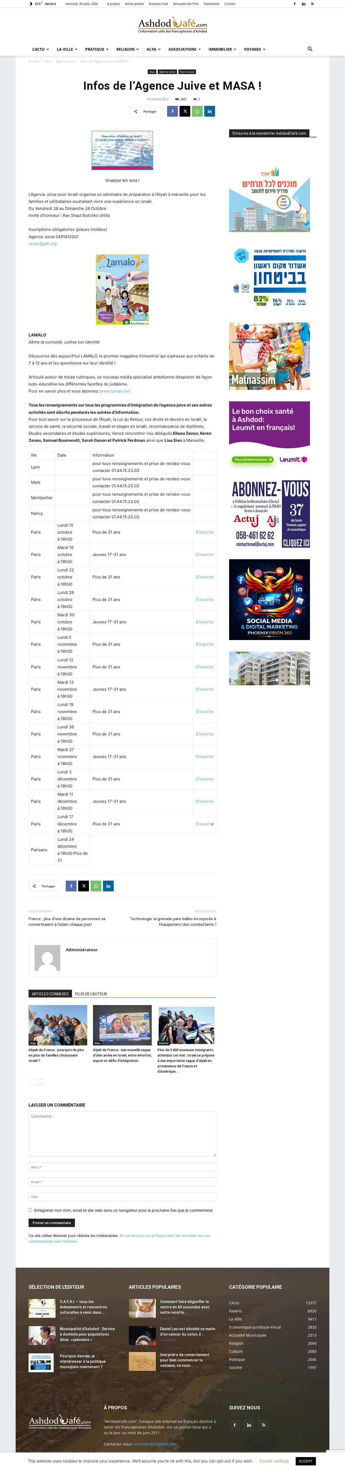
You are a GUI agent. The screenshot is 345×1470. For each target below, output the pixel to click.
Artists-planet (134, 4)
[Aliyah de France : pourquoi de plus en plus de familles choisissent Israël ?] (58, 1025)
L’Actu (38, 49)
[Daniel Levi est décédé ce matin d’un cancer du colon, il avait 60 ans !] (142, 1335)
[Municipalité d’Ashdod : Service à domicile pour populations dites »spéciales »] (42, 1335)
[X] (185, 111)
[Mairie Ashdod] (269, 309)
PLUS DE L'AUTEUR (91, 994)
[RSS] (312, 4)
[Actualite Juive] (269, 546)
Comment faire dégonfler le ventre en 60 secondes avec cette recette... (185, 1307)
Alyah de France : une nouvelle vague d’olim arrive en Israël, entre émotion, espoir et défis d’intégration (122, 1055)
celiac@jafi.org (43, 243)
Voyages (252, 49)
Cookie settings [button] (274, 1461)
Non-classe (187, 72)
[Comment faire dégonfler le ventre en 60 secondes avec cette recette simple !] (142, 1308)
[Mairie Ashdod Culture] (269, 388)
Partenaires (211, 4)
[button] (309, 49)
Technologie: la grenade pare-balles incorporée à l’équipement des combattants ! (173, 921)
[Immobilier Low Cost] (269, 683)
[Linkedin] (303, 4)
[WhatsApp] (197, 111)
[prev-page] (32, 1082)
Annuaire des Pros (186, 4)
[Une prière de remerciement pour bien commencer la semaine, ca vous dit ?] (142, 1361)
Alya (151, 49)
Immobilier (220, 49)
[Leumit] (269, 467)
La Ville (65, 49)
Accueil (34, 61)
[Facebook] (295, 4)
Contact (230, 4)
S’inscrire (205, 532)
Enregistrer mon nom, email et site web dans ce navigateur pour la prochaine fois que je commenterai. (123, 1210)
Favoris (163, 1043)
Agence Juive (65, 61)
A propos (113, 4)
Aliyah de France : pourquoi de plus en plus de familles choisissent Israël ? (56, 1055)
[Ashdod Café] (172, 25)
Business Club (158, 4)
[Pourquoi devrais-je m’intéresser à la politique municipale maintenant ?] (41, 1362)
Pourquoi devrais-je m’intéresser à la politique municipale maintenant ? (83, 1361)
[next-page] (40, 1082)
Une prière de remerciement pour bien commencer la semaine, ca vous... (184, 1360)
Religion (125, 49)
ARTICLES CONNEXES (50, 994)
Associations (182, 49)
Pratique (94, 49)
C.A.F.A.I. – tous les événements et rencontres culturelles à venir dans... (83, 1307)
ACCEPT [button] (306, 1461)
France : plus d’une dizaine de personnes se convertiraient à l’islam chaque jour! (67, 921)
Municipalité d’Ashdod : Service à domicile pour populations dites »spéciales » (87, 1334)
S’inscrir (203, 823)
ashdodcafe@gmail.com (155, 1444)
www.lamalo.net (115, 391)
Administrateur (82, 949)
